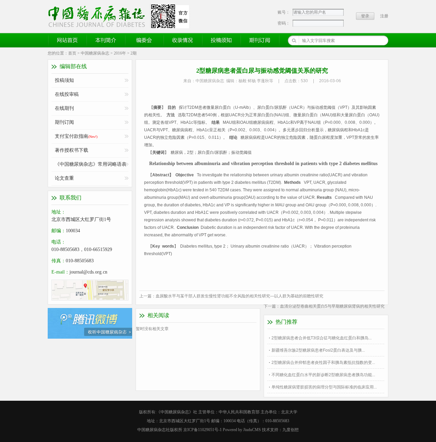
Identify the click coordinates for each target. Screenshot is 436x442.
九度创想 (290, 429)
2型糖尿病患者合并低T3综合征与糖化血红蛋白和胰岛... (321, 338)
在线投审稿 (67, 94)
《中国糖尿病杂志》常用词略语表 (90, 164)
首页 (72, 53)
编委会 (144, 40)
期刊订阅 (260, 40)
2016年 (120, 53)
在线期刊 (64, 108)
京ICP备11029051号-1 (202, 429)
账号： (284, 12)
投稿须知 (221, 40)
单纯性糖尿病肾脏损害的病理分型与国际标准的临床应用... (324, 387)
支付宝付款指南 (76, 136)
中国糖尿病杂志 (95, 53)
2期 (133, 53)
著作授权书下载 (71, 150)
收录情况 (183, 40)
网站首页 (67, 40)
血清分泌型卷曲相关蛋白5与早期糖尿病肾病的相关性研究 (332, 306)
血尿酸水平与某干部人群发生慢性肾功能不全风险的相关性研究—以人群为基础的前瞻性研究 (239, 296)
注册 (384, 16)
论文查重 (64, 178)
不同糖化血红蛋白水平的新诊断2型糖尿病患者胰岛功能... (323, 374)
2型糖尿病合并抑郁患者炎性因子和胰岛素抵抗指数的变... (323, 362)
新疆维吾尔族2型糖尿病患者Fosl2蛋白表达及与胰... (318, 350)
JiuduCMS (252, 429)
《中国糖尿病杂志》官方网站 (99, 16)
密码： (284, 23)
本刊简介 (106, 40)
